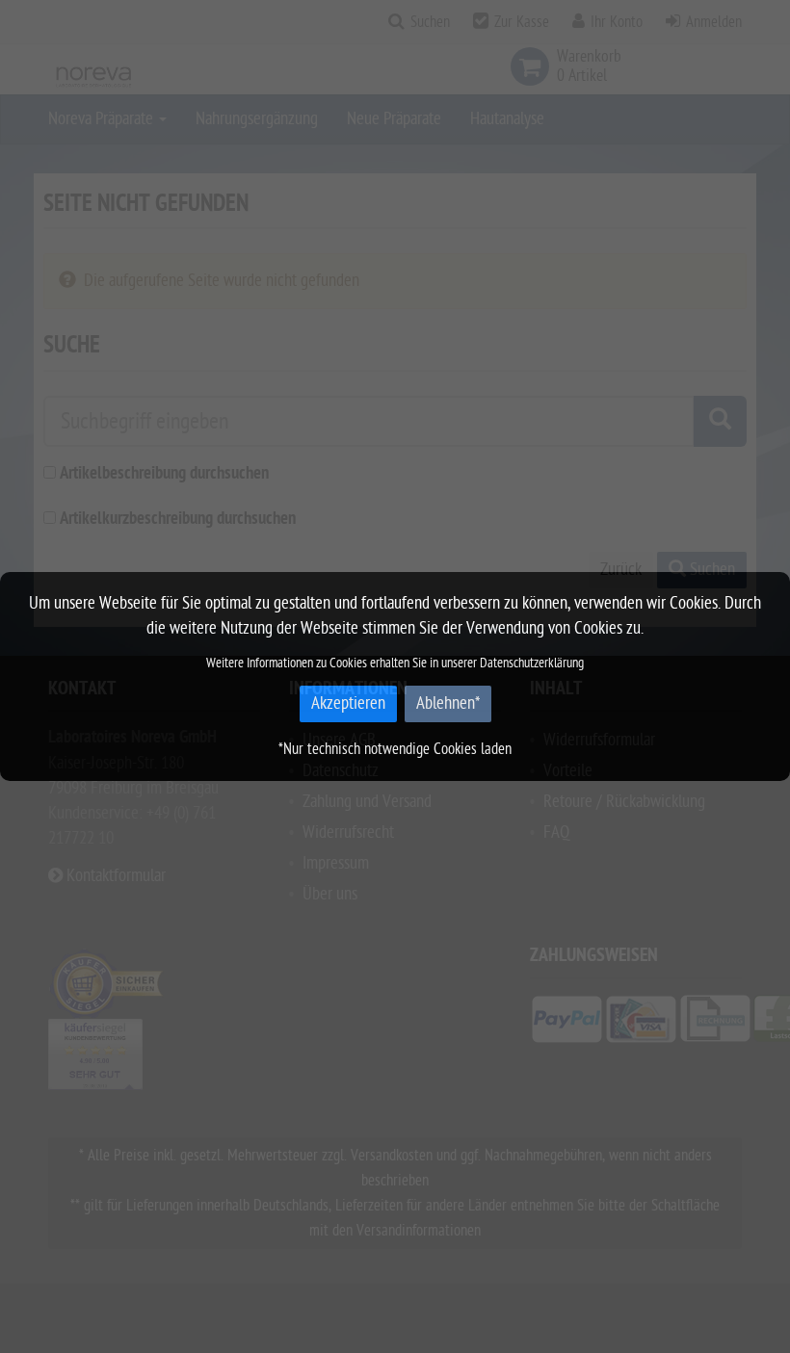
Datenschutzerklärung (532, 663)
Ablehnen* (448, 703)
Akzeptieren (348, 703)
